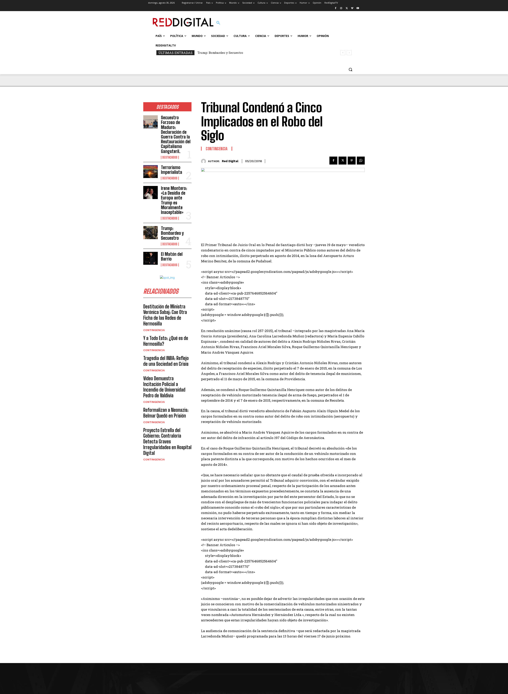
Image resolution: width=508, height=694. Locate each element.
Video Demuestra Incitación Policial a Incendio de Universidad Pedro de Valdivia (164, 386)
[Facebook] (335, 8)
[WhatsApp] (361, 161)
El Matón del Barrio (172, 256)
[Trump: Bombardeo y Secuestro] (150, 232)
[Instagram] (341, 8)
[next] (349, 52)
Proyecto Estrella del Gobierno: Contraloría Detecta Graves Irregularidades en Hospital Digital (167, 441)
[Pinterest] (352, 161)
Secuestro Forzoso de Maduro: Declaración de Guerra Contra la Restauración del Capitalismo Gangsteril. (175, 134)
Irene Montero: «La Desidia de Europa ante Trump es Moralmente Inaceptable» (174, 200)
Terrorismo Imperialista (171, 170)
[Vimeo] (352, 8)
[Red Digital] (204, 161)
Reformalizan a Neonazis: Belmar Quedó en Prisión (166, 413)
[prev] (342, 52)
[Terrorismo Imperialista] (150, 171)
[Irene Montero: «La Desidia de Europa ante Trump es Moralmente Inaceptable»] (150, 192)
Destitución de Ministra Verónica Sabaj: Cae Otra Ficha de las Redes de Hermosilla (165, 315)
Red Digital (230, 161)
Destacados (169, 157)
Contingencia (154, 330)
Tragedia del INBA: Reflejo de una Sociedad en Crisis (166, 361)
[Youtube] (357, 8)
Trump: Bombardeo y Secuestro (220, 53)
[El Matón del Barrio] (150, 258)
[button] (218, 23)
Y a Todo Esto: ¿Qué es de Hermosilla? (165, 341)
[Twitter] (346, 8)
